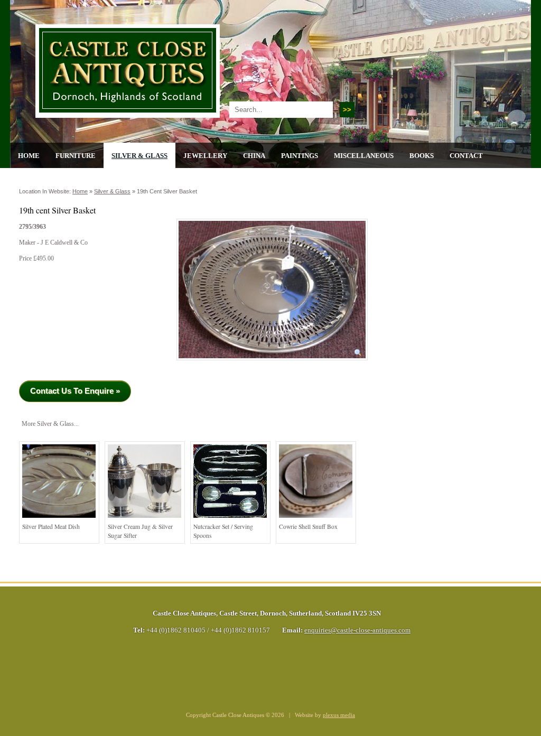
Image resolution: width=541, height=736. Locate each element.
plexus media (339, 715)
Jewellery (205, 156)
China (254, 156)
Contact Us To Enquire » (75, 390)
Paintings (299, 156)
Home (29, 156)
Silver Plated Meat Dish (51, 526)
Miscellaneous (364, 156)
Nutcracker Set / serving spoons (223, 531)
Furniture (75, 156)
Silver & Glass (139, 156)
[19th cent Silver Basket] (272, 363)
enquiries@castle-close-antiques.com (357, 630)
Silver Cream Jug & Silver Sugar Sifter (140, 531)
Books (421, 156)
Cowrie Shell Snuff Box (308, 526)
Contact (466, 156)
